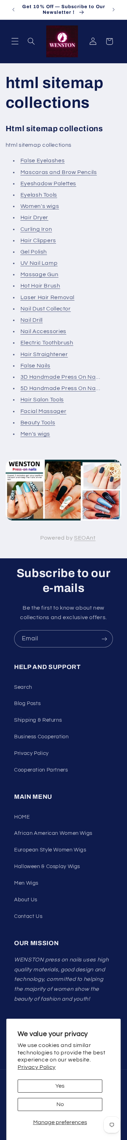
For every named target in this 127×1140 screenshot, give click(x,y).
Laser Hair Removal (47, 297)
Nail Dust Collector (45, 309)
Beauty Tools (37, 422)
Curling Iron (36, 229)
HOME (22, 817)
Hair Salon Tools (42, 399)
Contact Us (28, 916)
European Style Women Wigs (50, 850)
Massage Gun (39, 274)
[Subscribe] (104, 638)
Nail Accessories (43, 331)
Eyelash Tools (38, 195)
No (60, 1104)
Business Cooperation (41, 736)
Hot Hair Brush (40, 286)
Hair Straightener (44, 354)
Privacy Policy (37, 1067)
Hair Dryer (34, 217)
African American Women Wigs (53, 833)
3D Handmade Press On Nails (60, 377)
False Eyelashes (42, 160)
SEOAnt (85, 538)
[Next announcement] (113, 9)
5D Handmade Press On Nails (60, 388)
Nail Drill (31, 320)
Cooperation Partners (41, 770)
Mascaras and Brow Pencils (58, 172)
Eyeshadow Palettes (48, 183)
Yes (60, 1086)
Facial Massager (43, 411)
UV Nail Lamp (39, 263)
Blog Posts (27, 703)
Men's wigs (35, 434)
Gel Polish (33, 252)
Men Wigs (26, 883)
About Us (25, 899)
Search (23, 687)
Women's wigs (39, 206)
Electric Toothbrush (46, 342)
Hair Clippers (38, 240)
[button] (15, 41)
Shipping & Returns (38, 720)
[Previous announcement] (13, 9)
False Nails (35, 365)
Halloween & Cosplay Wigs (47, 866)
